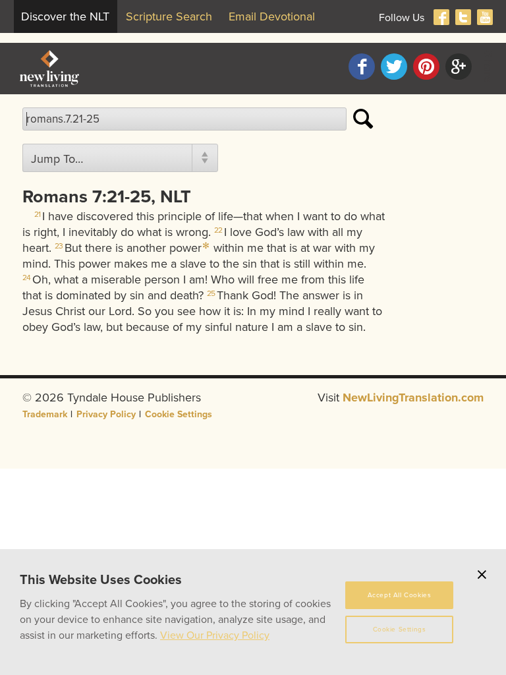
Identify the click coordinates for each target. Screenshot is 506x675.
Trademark (44, 414)
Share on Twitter (394, 66)
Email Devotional (272, 16)
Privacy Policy (106, 414)
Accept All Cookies (400, 595)
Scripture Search (169, 16)
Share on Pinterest (426, 66)
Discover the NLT (65, 16)
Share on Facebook (362, 66)
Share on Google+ (458, 66)
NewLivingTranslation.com (413, 397)
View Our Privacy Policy (214, 635)
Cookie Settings (178, 414)
